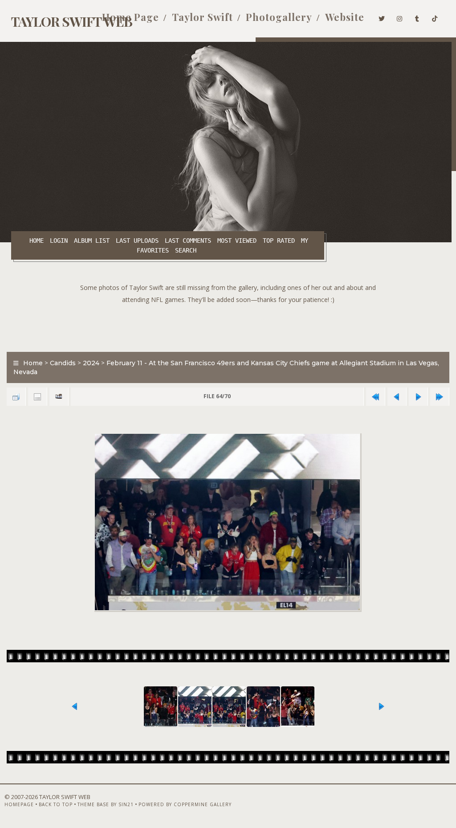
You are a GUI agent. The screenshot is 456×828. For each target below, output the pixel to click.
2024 (91, 363)
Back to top (56, 804)
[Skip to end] (439, 396)
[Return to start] (375, 396)
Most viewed (236, 240)
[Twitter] (382, 17)
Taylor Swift (202, 17)
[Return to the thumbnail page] (16, 396)
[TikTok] (435, 17)
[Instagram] (399, 17)
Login (59, 240)
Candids (63, 363)
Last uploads (137, 240)
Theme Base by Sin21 (105, 804)
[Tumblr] (417, 17)
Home (36, 240)
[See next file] (418, 396)
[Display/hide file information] (37, 396)
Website (344, 17)
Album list (92, 240)
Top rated (279, 240)
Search (185, 250)
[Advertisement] (228, 326)
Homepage (19, 804)
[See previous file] (397, 396)
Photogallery (279, 17)
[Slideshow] (59, 396)
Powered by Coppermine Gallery (185, 804)
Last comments (188, 240)
